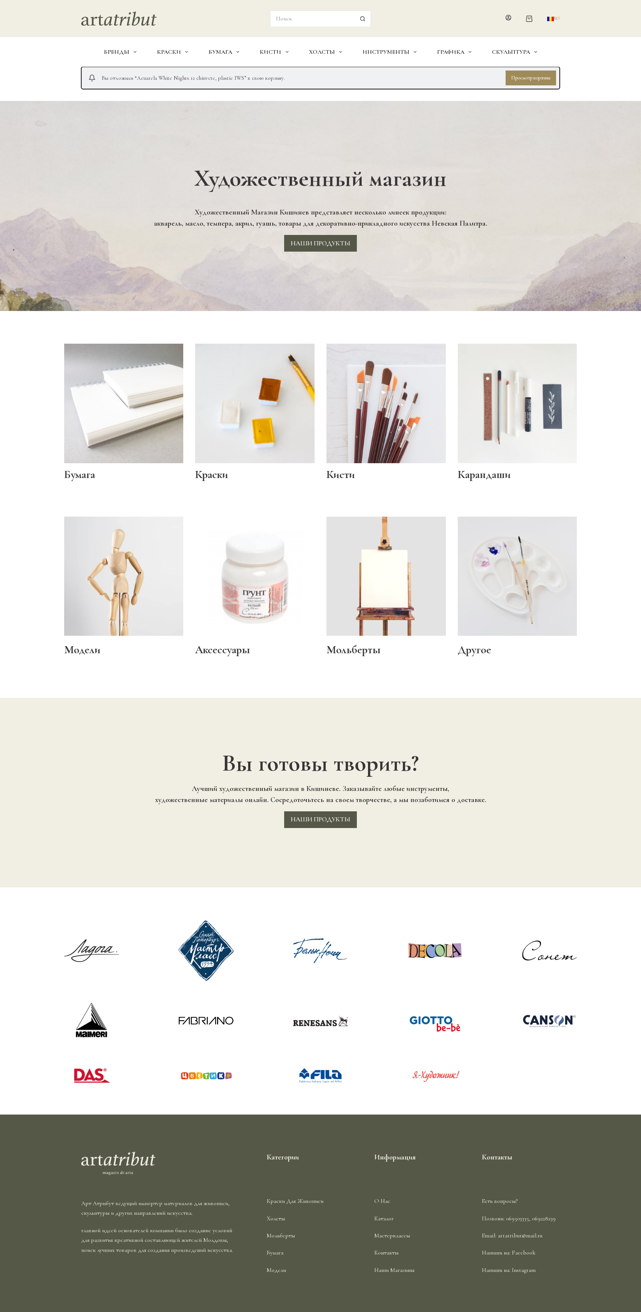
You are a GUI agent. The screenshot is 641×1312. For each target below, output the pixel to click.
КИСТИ (270, 52)
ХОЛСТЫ (322, 52)
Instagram (524, 1270)
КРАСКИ (169, 52)
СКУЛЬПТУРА (511, 52)
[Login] (508, 18)
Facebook (524, 1252)
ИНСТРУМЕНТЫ (386, 52)
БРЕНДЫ (116, 52)
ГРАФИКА (450, 52)
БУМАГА (220, 52)
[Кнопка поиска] (362, 18)
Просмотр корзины (530, 78)
